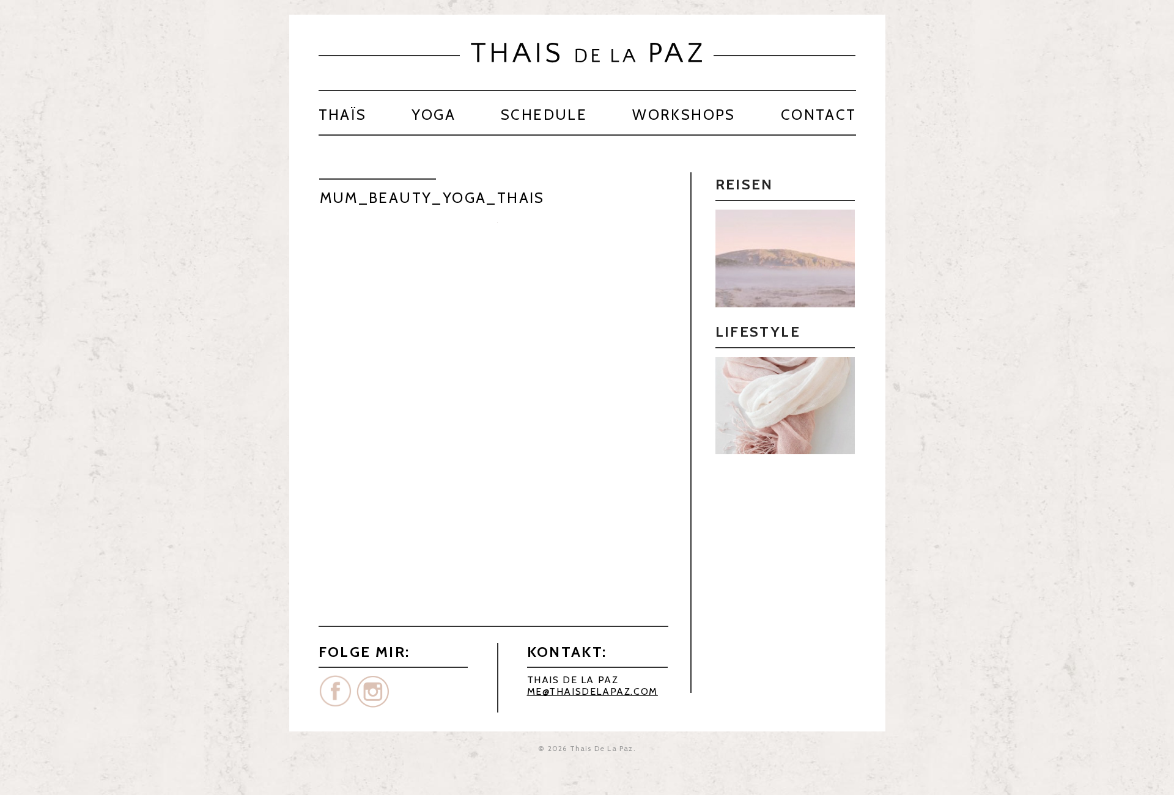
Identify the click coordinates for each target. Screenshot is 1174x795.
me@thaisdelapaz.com (592, 691)
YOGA (434, 114)
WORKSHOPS (684, 114)
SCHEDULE (544, 114)
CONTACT (819, 114)
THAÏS (343, 114)
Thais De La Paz (601, 748)
